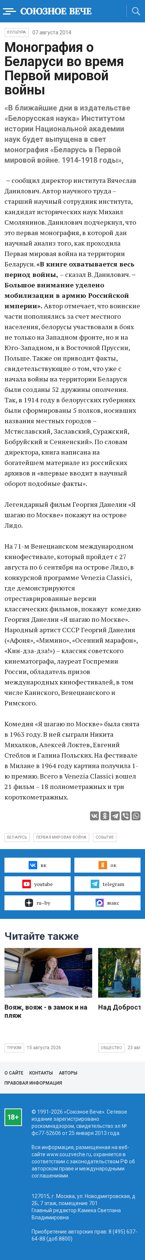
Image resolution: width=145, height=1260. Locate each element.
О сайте (13, 1073)
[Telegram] (115, 815)
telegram (113, 884)
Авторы (68, 1073)
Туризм (14, 1048)
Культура (16, 32)
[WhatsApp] (136, 815)
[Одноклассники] (104, 815)
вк (43, 864)
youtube (43, 884)
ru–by (43, 902)
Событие (105, 837)
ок (113, 864)
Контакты (41, 1073)
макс (113, 902)
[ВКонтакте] (94, 815)
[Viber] (125, 815)
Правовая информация (33, 1083)
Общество (111, 1048)
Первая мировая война (61, 837)
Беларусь (17, 837)
